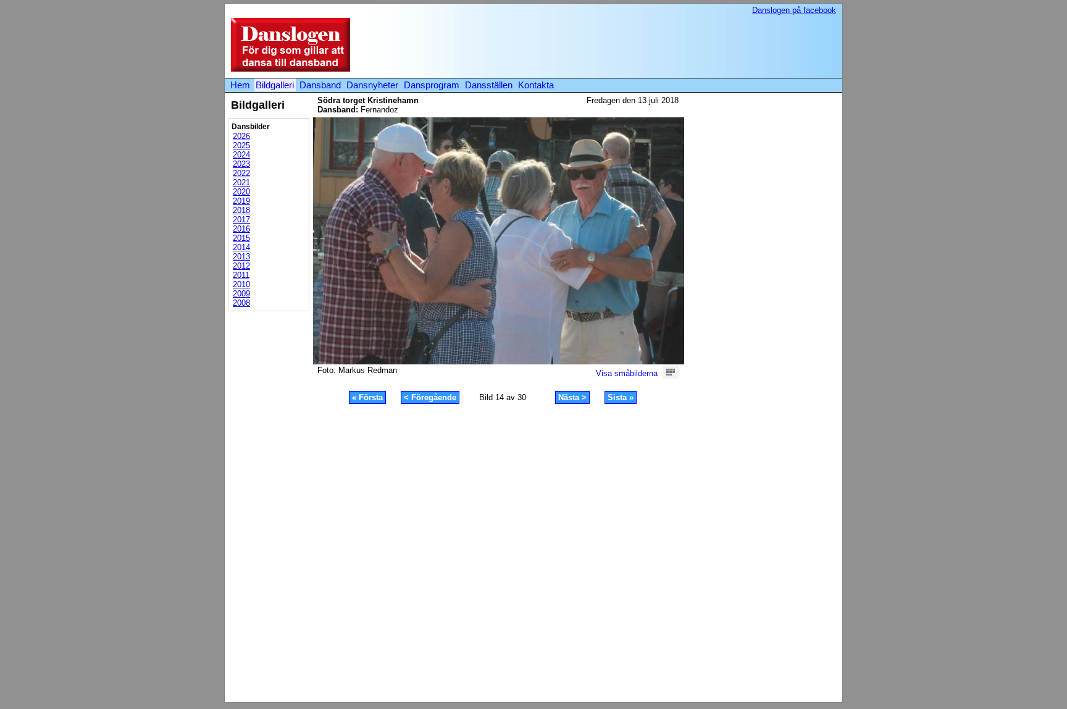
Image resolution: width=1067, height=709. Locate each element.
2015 (241, 238)
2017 (241, 219)
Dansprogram (431, 85)
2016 (241, 228)
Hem (240, 85)
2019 (241, 201)
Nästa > (572, 397)
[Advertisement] (610, 45)
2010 (241, 284)
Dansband (320, 85)
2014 (241, 247)
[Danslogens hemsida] (287, 68)
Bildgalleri (275, 85)
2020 (241, 191)
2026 (241, 136)
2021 (241, 182)
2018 (241, 210)
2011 (241, 275)
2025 (241, 145)
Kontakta (536, 85)
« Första (367, 397)
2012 (241, 266)
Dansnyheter (372, 85)
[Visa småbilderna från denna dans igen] (671, 375)
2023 (241, 164)
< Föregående (430, 397)
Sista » (621, 397)
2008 (241, 303)
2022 (241, 173)
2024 (241, 154)
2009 (241, 293)
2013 (241, 256)
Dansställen (489, 85)
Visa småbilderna (627, 373)
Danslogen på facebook (794, 10)
